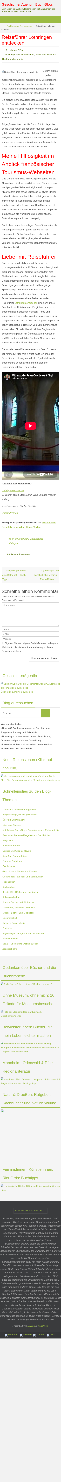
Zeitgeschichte (9, 949)
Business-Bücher (11, 845)
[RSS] (50, 1335)
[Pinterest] (39, 1335)
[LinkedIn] (26, 1335)
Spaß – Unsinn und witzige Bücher (20, 943)
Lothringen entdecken (26, 302)
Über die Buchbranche (14, 819)
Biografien (7, 840)
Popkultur (7, 928)
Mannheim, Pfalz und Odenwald (18, 907)
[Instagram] (11, 1335)
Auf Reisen (12, 554)
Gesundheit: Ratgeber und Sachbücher (22, 876)
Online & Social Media (13, 923)
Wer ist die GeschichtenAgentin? (19, 809)
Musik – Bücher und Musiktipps (18, 912)
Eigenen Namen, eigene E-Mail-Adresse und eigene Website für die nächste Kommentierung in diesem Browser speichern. (30, 647)
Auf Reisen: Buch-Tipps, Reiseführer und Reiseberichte (30, 830)
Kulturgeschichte (11, 897)
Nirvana (31, 1326)
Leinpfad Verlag (10, 513)
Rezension (24, 554)
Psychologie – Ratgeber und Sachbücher (23, 933)
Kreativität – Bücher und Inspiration (20, 892)
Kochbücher (8, 886)
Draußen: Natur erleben (14, 856)
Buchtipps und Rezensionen (19, 26)
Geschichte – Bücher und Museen (19, 871)
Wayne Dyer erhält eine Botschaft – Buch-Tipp (14, 575)
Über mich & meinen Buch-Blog (17, 691)
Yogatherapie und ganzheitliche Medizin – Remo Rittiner (46, 575)
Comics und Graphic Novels (16, 850)
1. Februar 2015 (14, 50)
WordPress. (42, 1326)
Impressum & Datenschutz (30, 1210)
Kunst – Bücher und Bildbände (18, 902)
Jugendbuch (8, 881)
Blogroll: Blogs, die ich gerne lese (19, 814)
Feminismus (8, 866)
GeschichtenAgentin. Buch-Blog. (27, 4)
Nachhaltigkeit (9, 917)
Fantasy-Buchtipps (12, 861)
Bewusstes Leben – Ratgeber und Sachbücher (26, 835)
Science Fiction (10, 938)
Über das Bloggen (11, 825)
